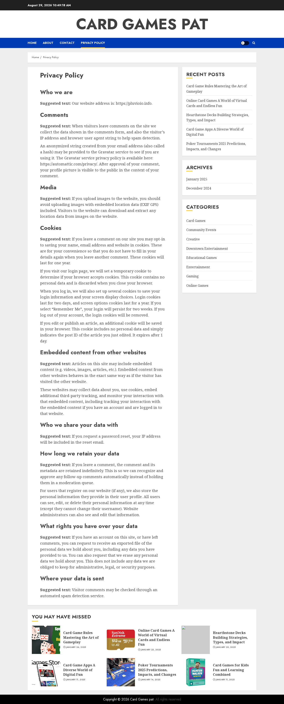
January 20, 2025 (226, 647)
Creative (193, 239)
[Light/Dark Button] (245, 43)
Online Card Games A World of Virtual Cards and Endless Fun (156, 637)
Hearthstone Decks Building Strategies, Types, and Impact (230, 637)
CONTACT (67, 43)
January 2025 (196, 179)
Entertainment (198, 267)
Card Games (195, 220)
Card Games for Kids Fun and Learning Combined (231, 670)
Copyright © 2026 (116, 699)
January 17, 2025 (75, 679)
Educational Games (201, 257)
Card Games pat (142, 24)
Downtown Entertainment (207, 248)
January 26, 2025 (76, 647)
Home (32, 43)
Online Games (197, 285)
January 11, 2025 (225, 679)
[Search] (253, 43)
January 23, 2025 (151, 649)
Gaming (192, 276)
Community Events (201, 230)
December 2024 (198, 188)
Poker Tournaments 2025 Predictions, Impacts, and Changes (216, 146)
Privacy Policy (93, 43)
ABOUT (48, 43)
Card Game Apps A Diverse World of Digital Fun (79, 670)
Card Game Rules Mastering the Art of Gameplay (81, 637)
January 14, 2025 (150, 679)
